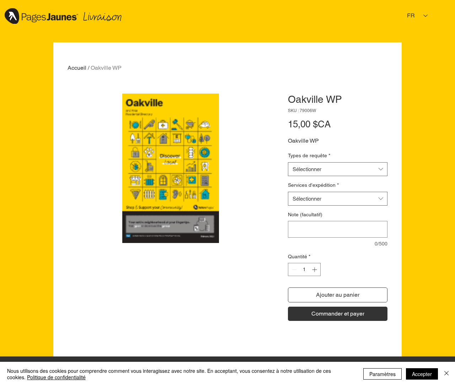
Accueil (77, 67)
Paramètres (382, 373)
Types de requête (309, 155)
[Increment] (315, 269)
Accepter (422, 373)
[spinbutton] (304, 269)
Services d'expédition (313, 185)
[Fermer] (446, 374)
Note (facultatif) (305, 214)
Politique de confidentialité (56, 377)
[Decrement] (293, 269)
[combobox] (337, 169)
